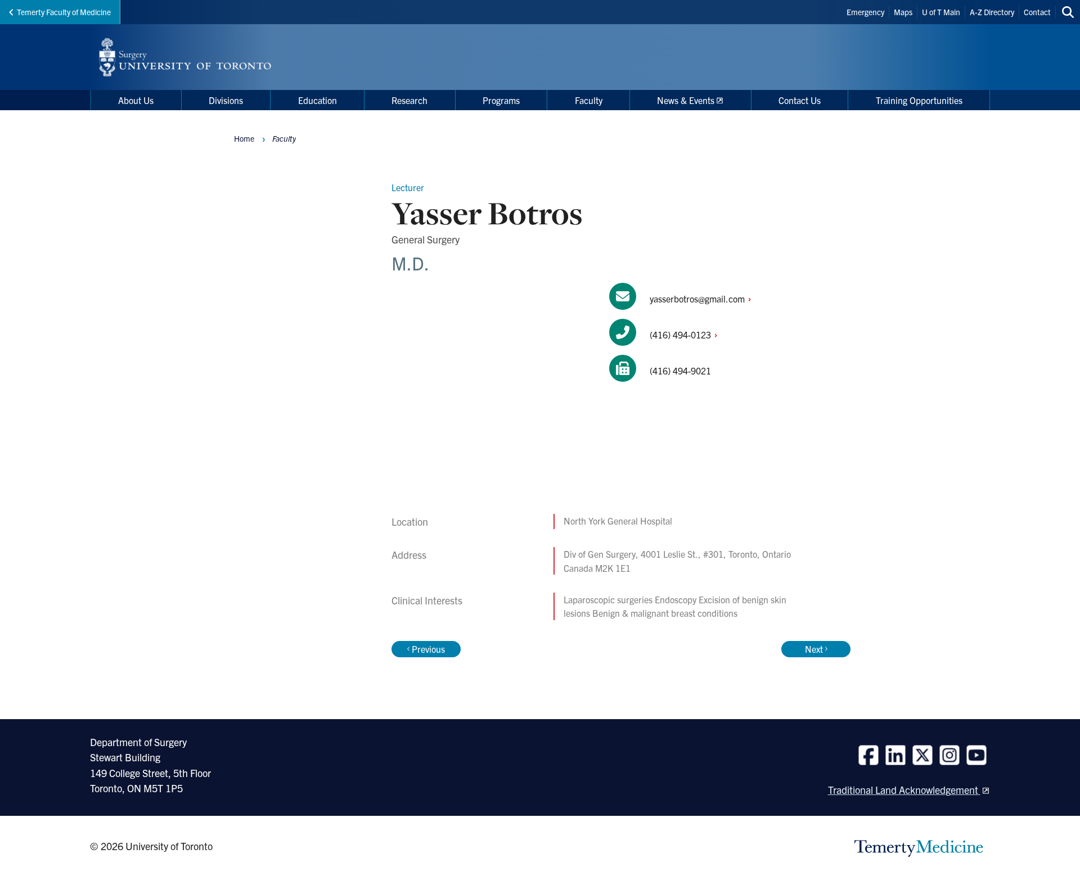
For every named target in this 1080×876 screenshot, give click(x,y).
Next (814, 648)
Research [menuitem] (410, 100)
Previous (428, 648)
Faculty (284, 138)
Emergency (865, 12)
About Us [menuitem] (136, 100)
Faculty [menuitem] (588, 100)
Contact (1037, 12)
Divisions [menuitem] (226, 100)
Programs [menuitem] (501, 100)
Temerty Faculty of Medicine (64, 12)
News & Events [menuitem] (685, 100)
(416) (681, 334)
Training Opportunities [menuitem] (919, 100)
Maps (903, 12)
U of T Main (941, 12)
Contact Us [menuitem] (799, 100)
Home (244, 138)
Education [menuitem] (317, 100)
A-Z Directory (992, 12)
